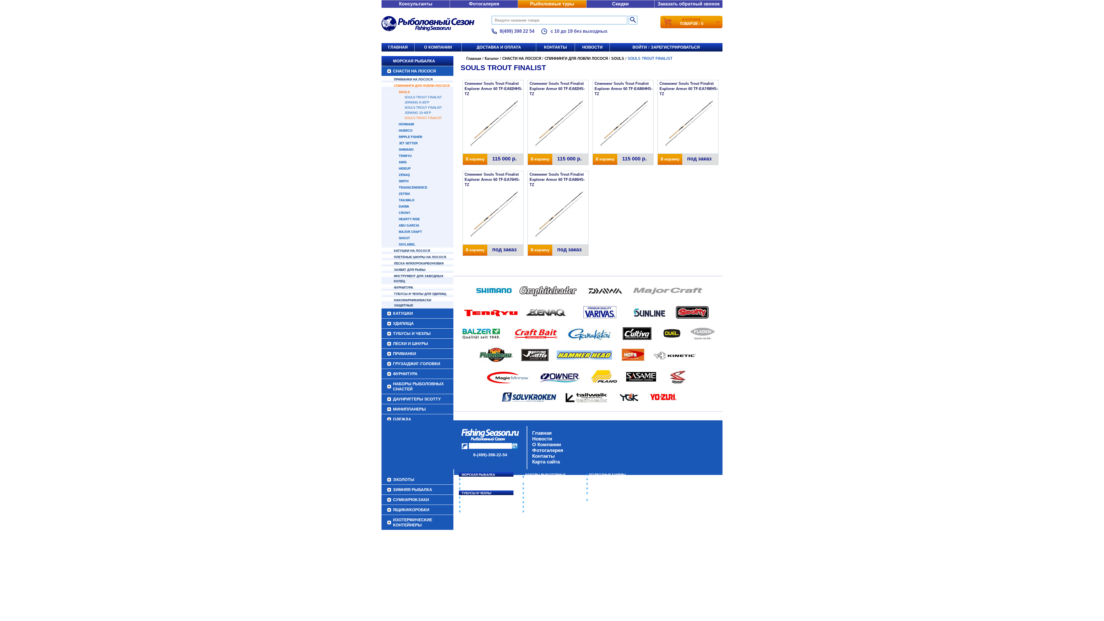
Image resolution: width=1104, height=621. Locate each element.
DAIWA (404, 206)
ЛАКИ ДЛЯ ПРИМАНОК (543, 511)
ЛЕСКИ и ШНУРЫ (410, 343)
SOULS (404, 92)
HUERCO (406, 130)
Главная (398, 47)
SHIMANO (406, 149)
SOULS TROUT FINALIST (423, 118)
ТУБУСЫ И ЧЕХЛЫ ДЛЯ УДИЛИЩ (420, 294)
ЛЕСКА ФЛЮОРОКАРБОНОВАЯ (419, 263)
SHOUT (404, 238)
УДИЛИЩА (403, 323)
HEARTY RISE (409, 219)
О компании (438, 47)
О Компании (546, 444)
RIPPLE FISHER (410, 137)
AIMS (403, 162)
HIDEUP (405, 168)
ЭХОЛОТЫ (597, 479)
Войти (639, 47)
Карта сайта (546, 462)
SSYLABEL (407, 244)
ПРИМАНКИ (404, 353)
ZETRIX (404, 193)
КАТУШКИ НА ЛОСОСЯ (412, 250)
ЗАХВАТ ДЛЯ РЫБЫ (409, 269)
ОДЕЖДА (402, 419)
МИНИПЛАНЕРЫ (409, 409)
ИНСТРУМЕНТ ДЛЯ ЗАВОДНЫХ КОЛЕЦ (418, 278)
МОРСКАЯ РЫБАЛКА (414, 61)
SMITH (404, 181)
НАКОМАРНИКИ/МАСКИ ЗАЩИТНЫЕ (412, 302)
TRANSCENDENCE (413, 187)
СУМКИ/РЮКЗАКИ (603, 488)
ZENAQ (404, 175)
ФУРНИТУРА (403, 287)
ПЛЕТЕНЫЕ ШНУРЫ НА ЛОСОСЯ (420, 257)
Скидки (620, 3)
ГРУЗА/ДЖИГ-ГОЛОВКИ (416, 363)
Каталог (492, 58)
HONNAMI (406, 124)
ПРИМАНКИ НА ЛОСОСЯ (413, 79)
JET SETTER (408, 143)
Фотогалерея (484, 3)
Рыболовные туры (552, 3)
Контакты (555, 47)
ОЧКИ (529, 502)
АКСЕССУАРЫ (536, 507)
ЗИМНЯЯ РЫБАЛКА (604, 484)
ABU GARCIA (409, 225)
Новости (592, 47)
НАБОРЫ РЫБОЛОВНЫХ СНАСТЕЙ (418, 386)
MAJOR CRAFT (410, 231)
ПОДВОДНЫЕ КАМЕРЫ (607, 474)
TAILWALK (407, 200)
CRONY (404, 212)
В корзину (475, 159)
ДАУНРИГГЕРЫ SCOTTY (417, 399)
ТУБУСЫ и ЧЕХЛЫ (412, 333)
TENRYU (405, 156)
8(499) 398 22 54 (517, 31)
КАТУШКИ (403, 313)
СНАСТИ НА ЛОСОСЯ (414, 71)
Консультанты (415, 3)
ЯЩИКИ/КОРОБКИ (603, 493)
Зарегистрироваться (675, 47)
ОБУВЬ (531, 497)
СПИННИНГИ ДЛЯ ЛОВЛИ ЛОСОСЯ (422, 85)
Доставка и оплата (499, 47)
